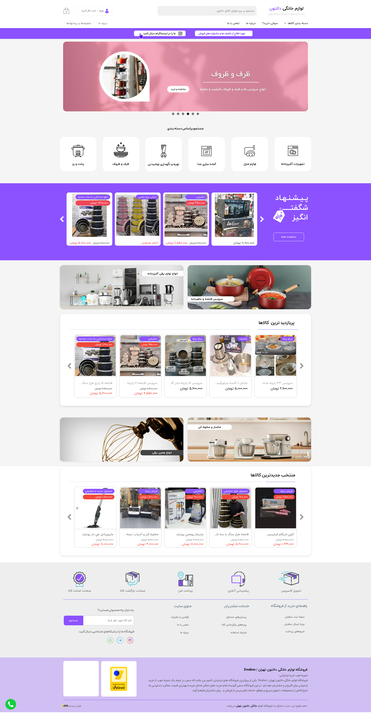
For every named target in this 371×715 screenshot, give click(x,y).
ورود (101, 10)
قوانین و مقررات (180, 617)
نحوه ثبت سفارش (294, 617)
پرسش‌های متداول (236, 617)
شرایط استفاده (238, 632)
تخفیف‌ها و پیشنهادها (78, 23)
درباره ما (250, 23)
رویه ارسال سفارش (294, 624)
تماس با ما (233, 23)
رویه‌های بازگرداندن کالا (234, 625)
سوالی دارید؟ (270, 23)
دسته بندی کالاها (298, 23)
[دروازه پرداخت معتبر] (118, 690)
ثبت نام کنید (88, 10)
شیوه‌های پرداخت (294, 631)
